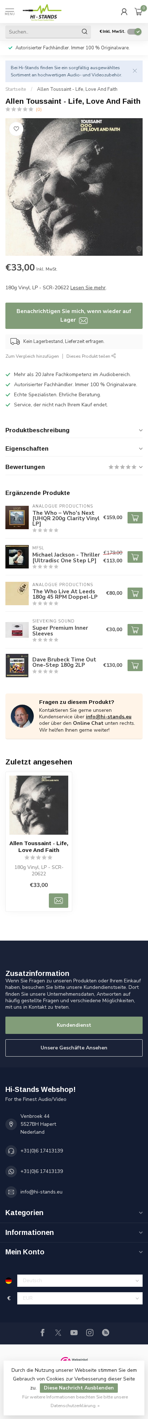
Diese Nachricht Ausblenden (79, 1387)
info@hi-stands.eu (108, 716)
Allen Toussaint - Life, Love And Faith (77, 89)
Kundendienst (74, 1025)
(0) (39, 109)
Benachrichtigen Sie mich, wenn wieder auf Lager (74, 315)
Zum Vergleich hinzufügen (32, 356)
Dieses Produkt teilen (88, 356)
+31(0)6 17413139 (41, 1150)
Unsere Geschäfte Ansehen (74, 1047)
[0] (139, 11)
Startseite (15, 89)
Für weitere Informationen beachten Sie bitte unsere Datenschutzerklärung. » (75, 1401)
